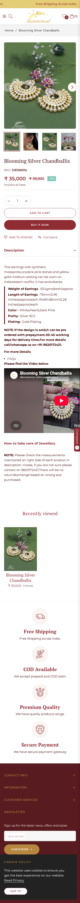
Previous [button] (7, 87)
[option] (40, 85)
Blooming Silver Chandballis (20, 577)
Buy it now (40, 224)
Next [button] (72, 87)
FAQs (11, 359)
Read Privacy (14, 880)
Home (9, 30)
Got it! (15, 891)
